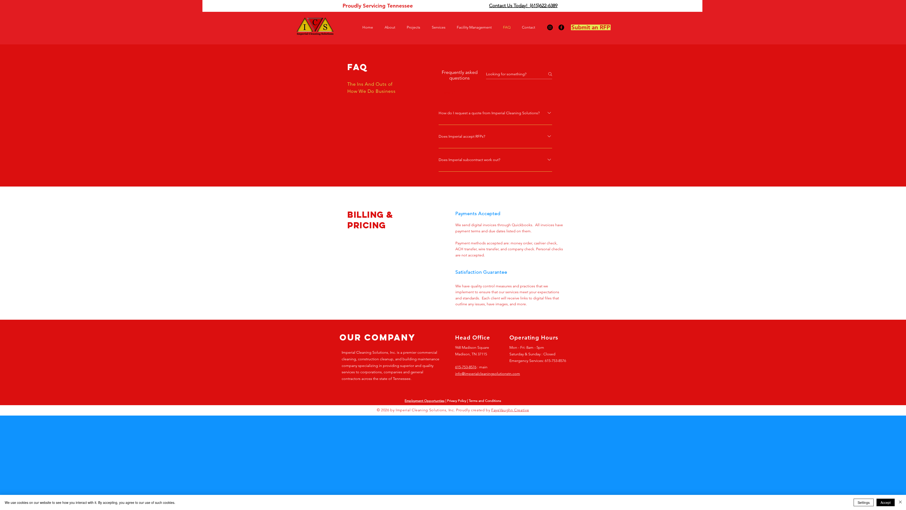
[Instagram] (550, 27)
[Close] (900, 502)
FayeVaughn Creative (510, 410)
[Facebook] (561, 27)
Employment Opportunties (425, 401)
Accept (886, 502)
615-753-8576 (465, 367)
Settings (864, 502)
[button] (392, 27)
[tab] (449, 92)
